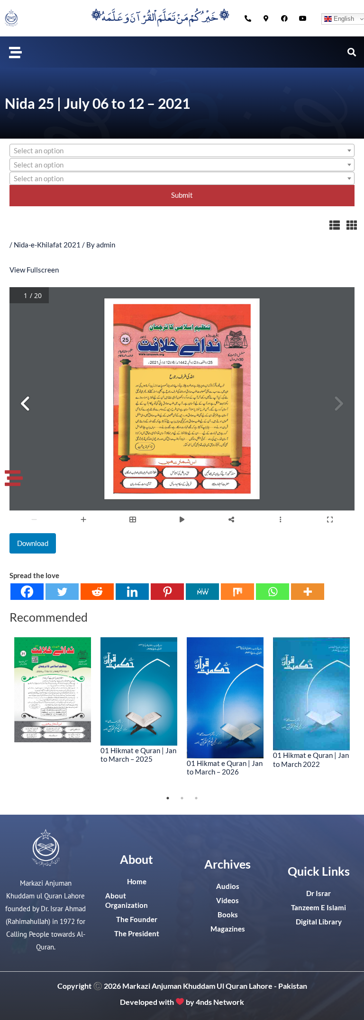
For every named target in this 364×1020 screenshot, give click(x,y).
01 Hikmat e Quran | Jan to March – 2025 (138, 754)
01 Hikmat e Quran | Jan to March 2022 (311, 759)
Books (228, 915)
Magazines (227, 929)
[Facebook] (27, 591)
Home (136, 882)
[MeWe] (202, 591)
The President (136, 934)
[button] (16, 52)
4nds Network (220, 1001)
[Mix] (237, 591)
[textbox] (182, 151)
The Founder (136, 919)
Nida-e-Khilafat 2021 (47, 245)
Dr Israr (318, 893)
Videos (227, 901)
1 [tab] (168, 798)
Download (32, 543)
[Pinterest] (167, 591)
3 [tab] (196, 798)
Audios (227, 886)
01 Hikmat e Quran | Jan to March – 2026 (225, 767)
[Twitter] (62, 591)
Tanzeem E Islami (318, 908)
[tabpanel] (52, 689)
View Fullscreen (34, 270)
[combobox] (182, 150)
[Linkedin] (132, 591)
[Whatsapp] (272, 591)
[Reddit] (97, 591)
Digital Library (319, 922)
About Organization (126, 900)
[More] (307, 591)
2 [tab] (182, 798)
